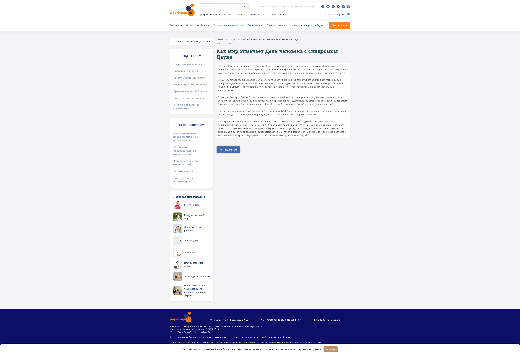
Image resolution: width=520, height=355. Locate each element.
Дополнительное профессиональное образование (185, 137)
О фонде (230, 39)
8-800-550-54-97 (282, 6)
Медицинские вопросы (188, 64)
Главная (221, 39)
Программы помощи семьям (215, 14)
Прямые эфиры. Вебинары (190, 91)
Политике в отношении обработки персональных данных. (291, 349)
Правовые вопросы (185, 71)
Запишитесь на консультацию (193, 41)
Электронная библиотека (251, 14)
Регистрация (339, 14)
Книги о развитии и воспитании (186, 106)
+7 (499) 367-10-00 (266, 6)
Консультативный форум (189, 77)
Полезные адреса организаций (184, 179)
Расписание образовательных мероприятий (184, 150)
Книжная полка (183, 171)
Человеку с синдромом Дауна (306, 25)
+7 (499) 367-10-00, (274, 320)
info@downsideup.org (304, 6)
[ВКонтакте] (228, 149)
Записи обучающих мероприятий (186, 162)
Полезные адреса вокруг (189, 98)
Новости (241, 39)
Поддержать (339, 25)
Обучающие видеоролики (190, 84)
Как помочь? (279, 14)
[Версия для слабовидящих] (347, 14)
